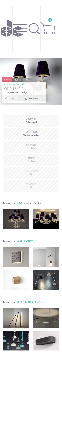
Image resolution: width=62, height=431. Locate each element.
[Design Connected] (12, 29)
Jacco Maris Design (29, 302)
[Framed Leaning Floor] (16, 318)
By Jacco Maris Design (17, 92)
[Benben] (16, 340)
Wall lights (21, 85)
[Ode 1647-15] (16, 219)
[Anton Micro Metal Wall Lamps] (16, 280)
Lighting (11, 85)
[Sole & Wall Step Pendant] (46, 257)
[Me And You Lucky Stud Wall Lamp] (16, 257)
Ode (19, 203)
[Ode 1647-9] (46, 219)
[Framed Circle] (46, 318)
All (5, 85)
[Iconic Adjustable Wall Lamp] (46, 280)
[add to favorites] (13, 98)
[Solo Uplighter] (46, 340)
